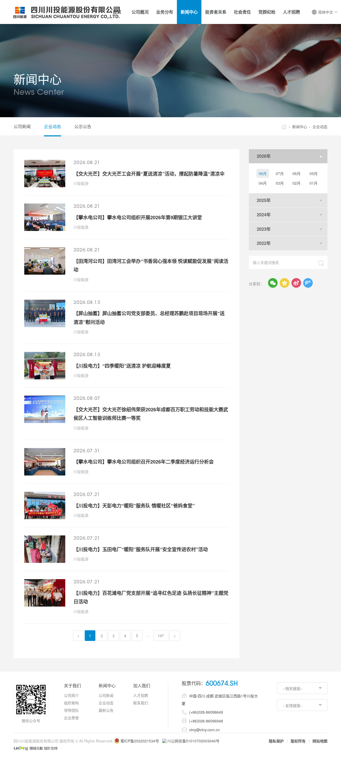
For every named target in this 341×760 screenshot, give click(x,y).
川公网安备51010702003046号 (193, 740)
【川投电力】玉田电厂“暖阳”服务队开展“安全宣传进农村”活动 (141, 549)
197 (161, 635)
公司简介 (71, 695)
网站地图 (319, 740)
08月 (263, 173)
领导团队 (71, 710)
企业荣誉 (71, 717)
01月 (314, 183)
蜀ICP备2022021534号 (139, 740)
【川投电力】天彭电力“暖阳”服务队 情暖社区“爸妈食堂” (134, 505)
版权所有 (298, 740)
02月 (297, 183)
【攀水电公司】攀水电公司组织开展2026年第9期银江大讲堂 (138, 217)
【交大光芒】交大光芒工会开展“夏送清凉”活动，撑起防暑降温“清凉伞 (149, 173)
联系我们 (140, 702)
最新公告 (106, 710)
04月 (263, 183)
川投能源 (81, 183)
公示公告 (82, 126)
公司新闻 (22, 126)
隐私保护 (276, 740)
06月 (297, 173)
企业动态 (52, 126)
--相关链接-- (293, 688)
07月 (280, 173)
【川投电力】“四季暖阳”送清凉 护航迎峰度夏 (122, 365)
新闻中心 (299, 126)
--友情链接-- (293, 705)
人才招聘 (140, 695)
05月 (314, 173)
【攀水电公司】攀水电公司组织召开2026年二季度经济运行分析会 (144, 461)
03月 (280, 183)
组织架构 (71, 702)
